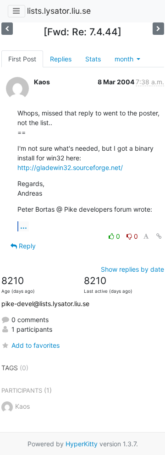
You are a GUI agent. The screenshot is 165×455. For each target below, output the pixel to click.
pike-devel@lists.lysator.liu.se (45, 303)
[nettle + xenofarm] (158, 28)
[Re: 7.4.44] (7, 28)
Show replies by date (132, 269)
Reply (26, 246)
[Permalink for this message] (159, 236)
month (125, 59)
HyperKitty (82, 444)
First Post (22, 59)
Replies (61, 59)
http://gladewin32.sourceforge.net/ (70, 167)
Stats (93, 59)
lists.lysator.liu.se (59, 11)
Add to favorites (35, 345)
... (23, 225)
